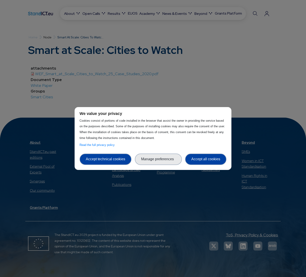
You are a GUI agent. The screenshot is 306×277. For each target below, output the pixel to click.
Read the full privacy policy (98, 145)
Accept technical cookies (105, 159)
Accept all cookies (205, 159)
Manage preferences (158, 159)
